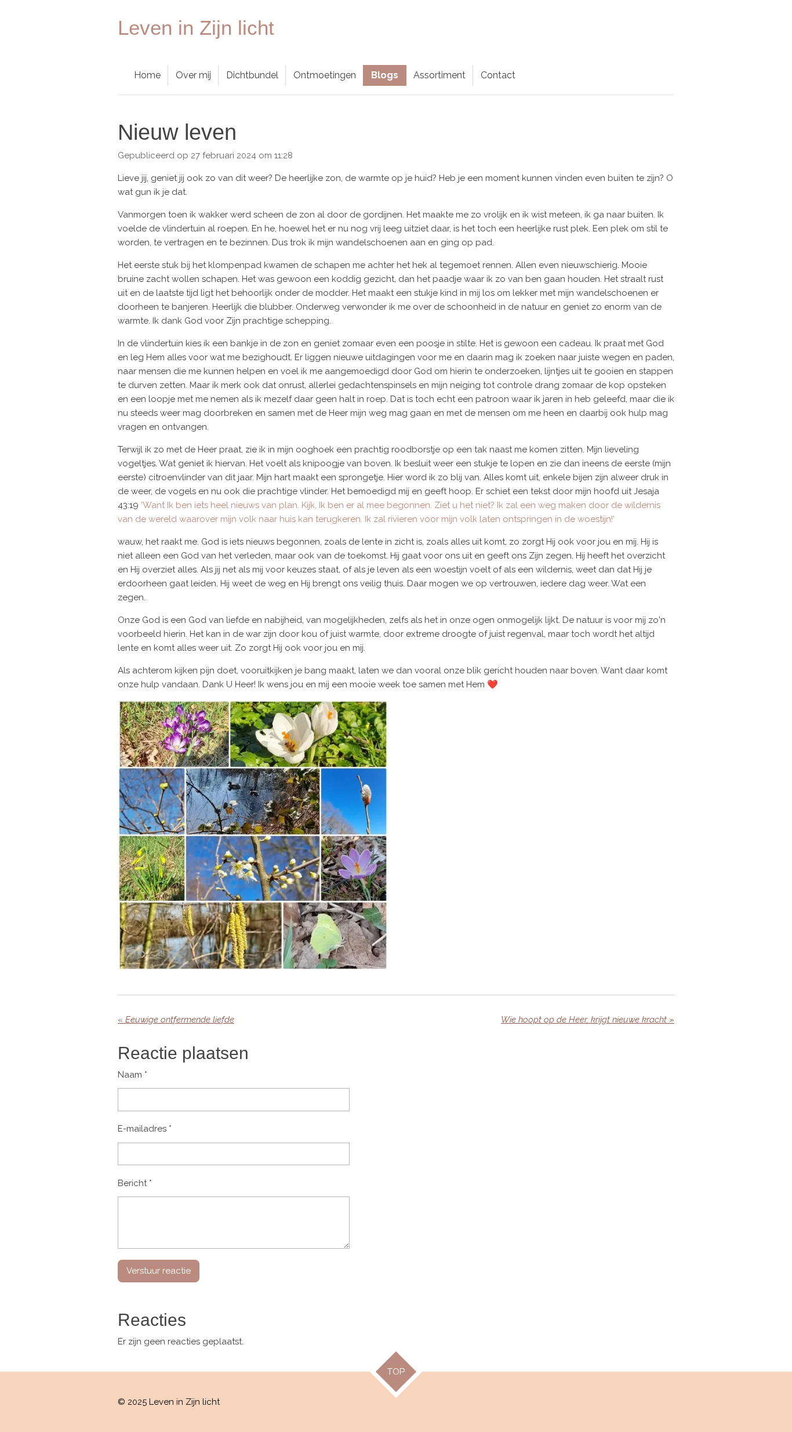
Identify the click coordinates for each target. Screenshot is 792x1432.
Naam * (132, 1075)
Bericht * (135, 1183)
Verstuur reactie (158, 1271)
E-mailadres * (145, 1128)
